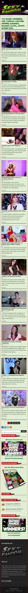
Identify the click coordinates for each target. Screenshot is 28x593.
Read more (3, 60)
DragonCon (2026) (13, 504)
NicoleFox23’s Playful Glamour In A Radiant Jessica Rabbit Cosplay (12, 243)
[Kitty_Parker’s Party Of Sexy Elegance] (14, 398)
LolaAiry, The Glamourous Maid (11, 276)
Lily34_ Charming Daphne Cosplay (11, 49)
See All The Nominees (14, 458)
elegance (14, 23)
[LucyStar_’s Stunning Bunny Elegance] (14, 366)
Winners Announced (14, 439)
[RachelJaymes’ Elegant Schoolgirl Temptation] (14, 332)
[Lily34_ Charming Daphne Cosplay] (14, 40)
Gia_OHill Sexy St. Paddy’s (9, 81)
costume (19, 21)
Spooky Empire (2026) (14, 509)
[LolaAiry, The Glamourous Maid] (14, 267)
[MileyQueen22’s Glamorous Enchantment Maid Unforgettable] (14, 299)
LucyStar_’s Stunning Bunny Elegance (12, 375)
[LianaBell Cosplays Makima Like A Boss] (14, 202)
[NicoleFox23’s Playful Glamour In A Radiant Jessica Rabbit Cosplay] (14, 234)
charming (17, 19)
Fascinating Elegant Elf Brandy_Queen (13, 113)
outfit (21, 26)
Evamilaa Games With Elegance (11, 145)
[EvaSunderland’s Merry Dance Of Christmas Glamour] (14, 168)
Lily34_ (13, 26)
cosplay (10, 21)
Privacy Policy (19, 590)
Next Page (16, 423)
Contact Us (12, 590)
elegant (5, 26)
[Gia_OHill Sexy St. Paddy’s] (14, 72)
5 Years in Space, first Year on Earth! (14, 456)
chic (3, 21)
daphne (5, 23)
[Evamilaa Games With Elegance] (14, 136)
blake (9, 19)
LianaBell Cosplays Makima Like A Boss (13, 211)
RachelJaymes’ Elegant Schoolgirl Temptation (11, 342)
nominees (16, 535)
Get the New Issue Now (14, 467)
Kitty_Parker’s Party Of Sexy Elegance (13, 407)
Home (2, 16)
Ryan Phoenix (6, 50)
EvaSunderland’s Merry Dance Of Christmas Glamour (11, 178)
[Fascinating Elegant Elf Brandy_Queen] (14, 104)
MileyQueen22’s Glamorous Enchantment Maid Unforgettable (14, 309)
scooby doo (7, 28)
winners (17, 533)
